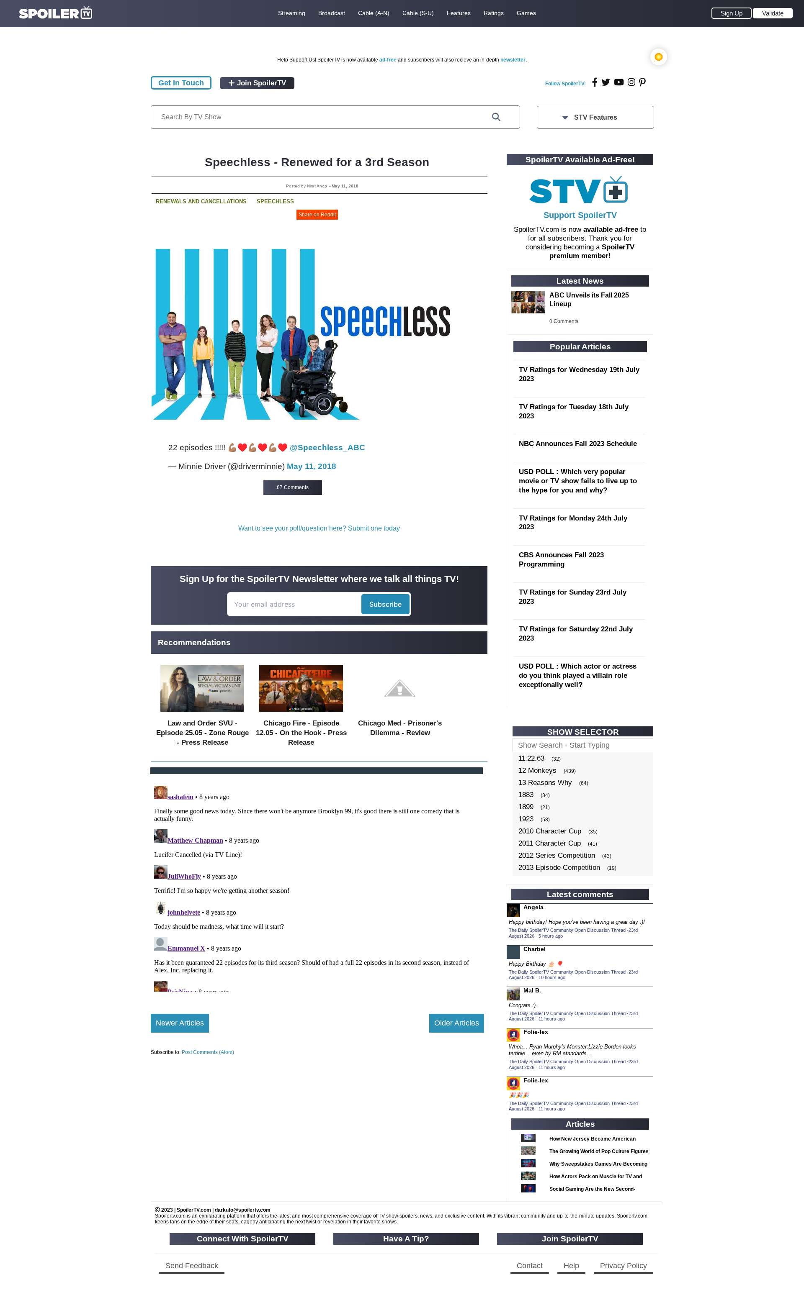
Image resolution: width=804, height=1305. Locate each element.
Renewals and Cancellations (201, 201)
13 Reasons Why (545, 783)
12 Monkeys (537, 770)
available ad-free (610, 229)
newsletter (513, 60)
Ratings (494, 13)
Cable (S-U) (418, 13)
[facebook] (595, 82)
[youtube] (619, 82)
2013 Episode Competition (559, 868)
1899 (525, 807)
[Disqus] (317, 887)
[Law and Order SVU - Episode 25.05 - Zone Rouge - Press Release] (202, 714)
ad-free (388, 60)
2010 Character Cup (549, 831)
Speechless (275, 201)
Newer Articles (180, 1023)
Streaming (291, 13)
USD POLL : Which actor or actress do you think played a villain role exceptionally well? (577, 675)
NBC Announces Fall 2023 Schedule (578, 444)
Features (459, 13)
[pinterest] (642, 82)
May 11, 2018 (311, 466)
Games (526, 13)
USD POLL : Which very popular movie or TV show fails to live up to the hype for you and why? (578, 481)
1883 (525, 795)
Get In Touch (181, 83)
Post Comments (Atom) (208, 1052)
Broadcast (331, 13)
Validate (772, 13)
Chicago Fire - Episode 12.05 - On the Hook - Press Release (301, 732)
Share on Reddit (317, 215)
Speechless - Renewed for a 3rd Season (317, 162)
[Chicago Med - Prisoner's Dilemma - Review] (400, 714)
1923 (525, 819)
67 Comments (293, 487)
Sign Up (731, 13)
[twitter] (605, 82)
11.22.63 (531, 758)
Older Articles (456, 1023)
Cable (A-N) (373, 13)
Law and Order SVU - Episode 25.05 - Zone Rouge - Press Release (202, 732)
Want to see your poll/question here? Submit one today (319, 528)
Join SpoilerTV (260, 83)
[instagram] (631, 82)
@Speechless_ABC (327, 447)
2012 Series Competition (556, 855)
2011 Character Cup (549, 843)
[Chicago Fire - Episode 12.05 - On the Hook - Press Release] (301, 714)
